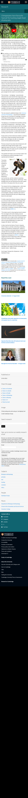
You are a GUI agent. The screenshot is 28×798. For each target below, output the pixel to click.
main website (22, 267)
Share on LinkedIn (6, 390)
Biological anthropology (7, 474)
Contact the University (6, 540)
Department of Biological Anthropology (10, 503)
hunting (3, 482)
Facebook (5, 516)
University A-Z (4, 553)
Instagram (5, 519)
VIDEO (12, 209)
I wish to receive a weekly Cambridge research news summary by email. (14, 452)
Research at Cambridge (7, 581)
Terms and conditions (9, 268)
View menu (2, 2)
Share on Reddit (6, 393)
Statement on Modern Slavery (8, 549)
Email (2, 445)
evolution (3, 484)
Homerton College (5, 509)
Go (2, 426)
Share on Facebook (7, 388)
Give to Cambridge (5, 567)
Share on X (5, 399)
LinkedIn (5, 521)
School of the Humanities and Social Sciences (12, 506)
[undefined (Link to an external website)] (4, 259)
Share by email (6, 402)
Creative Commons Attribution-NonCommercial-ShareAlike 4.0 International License (13, 262)
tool (2, 479)
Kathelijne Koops (5, 495)
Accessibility (4, 542)
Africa (2, 487)
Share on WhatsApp (7, 395)
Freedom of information (7, 544)
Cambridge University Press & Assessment (11, 577)
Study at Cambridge (6, 557)
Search (26, 2)
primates (3, 477)
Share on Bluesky (6, 397)
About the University (6, 561)
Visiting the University (6, 574)
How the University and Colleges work (10, 564)
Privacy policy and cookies (7, 546)
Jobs (2, 569)
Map (2, 572)
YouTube (5, 527)
